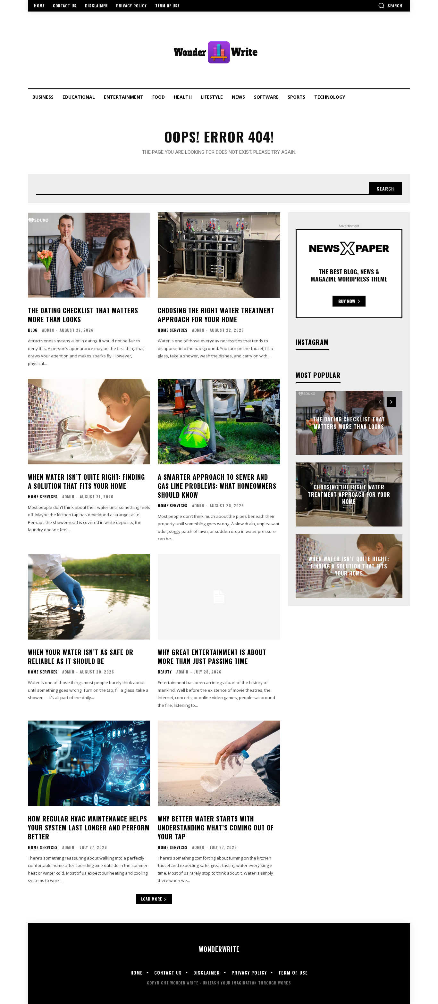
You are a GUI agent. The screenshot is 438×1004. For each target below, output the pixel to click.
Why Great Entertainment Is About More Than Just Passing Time (212, 656)
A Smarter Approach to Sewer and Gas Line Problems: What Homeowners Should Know (217, 486)
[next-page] (391, 402)
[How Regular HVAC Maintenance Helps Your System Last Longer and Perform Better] (89, 763)
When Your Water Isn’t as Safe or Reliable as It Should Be (80, 656)
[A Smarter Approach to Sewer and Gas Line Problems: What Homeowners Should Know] (219, 421)
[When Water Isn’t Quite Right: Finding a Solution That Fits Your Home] (89, 421)
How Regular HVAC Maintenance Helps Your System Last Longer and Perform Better (89, 827)
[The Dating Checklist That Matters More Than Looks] (89, 255)
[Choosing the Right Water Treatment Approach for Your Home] (219, 255)
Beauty (165, 672)
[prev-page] (379, 402)
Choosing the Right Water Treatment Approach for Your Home (216, 315)
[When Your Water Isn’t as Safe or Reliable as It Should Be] (89, 597)
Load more (151, 899)
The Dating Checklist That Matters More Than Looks (83, 315)
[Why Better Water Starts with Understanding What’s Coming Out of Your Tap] (219, 763)
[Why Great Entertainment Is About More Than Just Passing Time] (219, 597)
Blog (33, 330)
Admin (48, 330)
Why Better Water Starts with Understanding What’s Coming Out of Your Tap (216, 827)
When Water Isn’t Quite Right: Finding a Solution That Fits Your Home (86, 481)
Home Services (173, 330)
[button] (390, 5)
